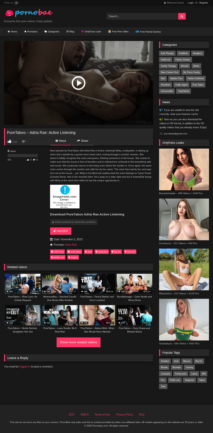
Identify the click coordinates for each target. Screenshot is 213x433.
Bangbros (197, 53)
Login (191, 2)
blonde (164, 367)
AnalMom (183, 53)
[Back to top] (202, 423)
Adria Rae (71, 244)
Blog (72, 31)
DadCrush (165, 59)
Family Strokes (183, 59)
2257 (72, 414)
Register (203, 2)
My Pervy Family (191, 72)
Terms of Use (102, 414)
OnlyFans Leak (93, 31)
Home (14, 31)
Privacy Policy (124, 414)
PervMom (165, 85)
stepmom (189, 380)
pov (163, 380)
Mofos (196, 66)
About (62, 140)
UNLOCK (62, 231)
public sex (175, 380)
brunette (131, 251)
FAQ (141, 414)
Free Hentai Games (150, 31)
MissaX (184, 66)
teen (163, 386)
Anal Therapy (167, 53)
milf (204, 373)
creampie (165, 373)
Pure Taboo (76, 251)
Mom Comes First (169, 72)
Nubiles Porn (176, 78)
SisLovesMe (167, 91)
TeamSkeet (183, 91)
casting (189, 367)
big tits (117, 251)
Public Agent (181, 85)
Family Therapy (168, 66)
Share (84, 140)
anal (90, 251)
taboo (202, 380)
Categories (53, 31)
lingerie (74, 257)
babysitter (103, 251)
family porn (180, 373)
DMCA (85, 414)
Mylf (163, 78)
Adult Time (59, 251)
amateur (165, 361)
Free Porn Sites (120, 31)
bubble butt (59, 257)
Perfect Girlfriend (196, 78)
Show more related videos (78, 342)
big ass (187, 361)
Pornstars (32, 31)
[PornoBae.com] (29, 13)
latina (194, 373)
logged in (24, 366)
